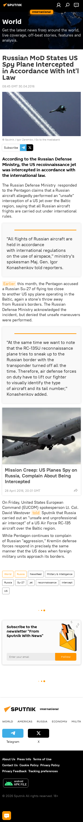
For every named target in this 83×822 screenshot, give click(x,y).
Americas (24, 721)
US (6, 590)
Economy (59, 721)
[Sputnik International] (13, 7)
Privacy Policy (50, 765)
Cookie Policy (29, 765)
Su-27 (20, 582)
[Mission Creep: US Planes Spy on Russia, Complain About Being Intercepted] (41, 436)
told (36, 512)
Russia (21, 574)
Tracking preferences (43, 771)
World (8, 574)
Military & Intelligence (59, 574)
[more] (75, 490)
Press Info (24, 759)
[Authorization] (58, 4)
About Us (8, 759)
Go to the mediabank (47, 139)
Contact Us (10, 765)
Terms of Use (42, 759)
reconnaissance (47, 582)
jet (31, 582)
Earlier (9, 283)
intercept (67, 582)
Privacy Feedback (14, 771)
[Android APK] (16, 784)
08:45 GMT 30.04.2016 (18, 86)
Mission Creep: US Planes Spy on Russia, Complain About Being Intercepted (41, 475)
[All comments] (6, 815)
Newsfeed (36, 574)
